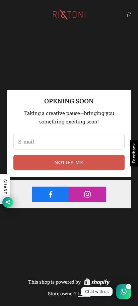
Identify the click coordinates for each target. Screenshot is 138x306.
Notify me (69, 162)
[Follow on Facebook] (50, 194)
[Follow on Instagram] (87, 194)
